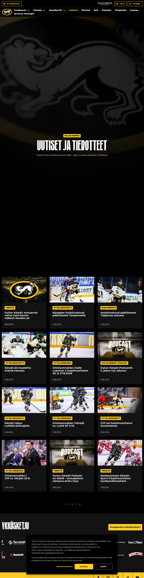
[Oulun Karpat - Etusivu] (7, 12)
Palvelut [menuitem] (106, 10)
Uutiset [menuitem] (73, 10)
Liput (122, 4)
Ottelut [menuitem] (37, 10)
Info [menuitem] (96, 10)
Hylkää (103, 566)
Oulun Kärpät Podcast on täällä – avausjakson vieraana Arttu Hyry (68, 478)
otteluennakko (62, 363)
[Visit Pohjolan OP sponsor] (133, 554)
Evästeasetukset (64, 566)
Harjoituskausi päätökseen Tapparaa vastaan (118, 314)
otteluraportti (62, 308)
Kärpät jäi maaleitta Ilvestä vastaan (18, 369)
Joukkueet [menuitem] (20, 10)
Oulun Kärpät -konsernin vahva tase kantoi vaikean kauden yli (21, 315)
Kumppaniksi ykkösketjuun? (125, 527)
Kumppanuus (13, 4)
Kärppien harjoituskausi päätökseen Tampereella (69, 314)
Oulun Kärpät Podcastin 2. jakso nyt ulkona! (116, 369)
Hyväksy (84, 566)
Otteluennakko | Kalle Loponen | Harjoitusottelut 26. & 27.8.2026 (70, 371)
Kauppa (136, 4)
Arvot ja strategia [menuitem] (24, 13)
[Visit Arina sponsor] (11, 542)
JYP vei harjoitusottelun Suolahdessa (116, 424)
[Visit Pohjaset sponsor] (133, 542)
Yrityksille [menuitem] (120, 10)
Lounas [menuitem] (134, 10)
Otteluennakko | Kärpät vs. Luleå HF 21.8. (68, 424)
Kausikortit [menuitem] (55, 10)
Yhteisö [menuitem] (85, 10)
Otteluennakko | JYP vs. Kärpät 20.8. (17, 477)
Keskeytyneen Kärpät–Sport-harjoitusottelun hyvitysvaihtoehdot (115, 478)
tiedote (10, 308)
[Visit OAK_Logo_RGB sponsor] (11, 554)
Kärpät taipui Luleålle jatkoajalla (17, 424)
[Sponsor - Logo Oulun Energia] (104, 3)
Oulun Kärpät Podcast (114, 363)
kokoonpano (108, 308)
